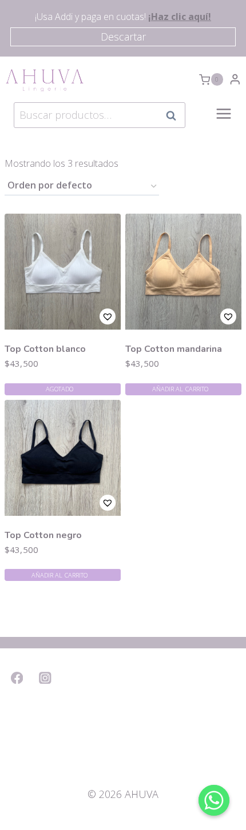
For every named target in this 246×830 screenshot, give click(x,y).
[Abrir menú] (223, 119)
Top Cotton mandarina (173, 349)
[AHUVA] (45, 79)
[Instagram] (45, 677)
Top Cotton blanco (45, 349)
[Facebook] (17, 677)
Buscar (174, 115)
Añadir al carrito (180, 388)
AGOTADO (60, 388)
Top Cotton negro (43, 535)
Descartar (123, 36)
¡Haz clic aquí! (179, 16)
